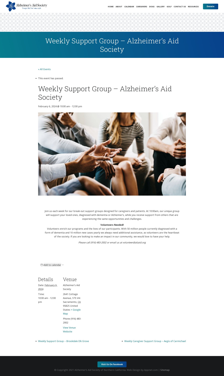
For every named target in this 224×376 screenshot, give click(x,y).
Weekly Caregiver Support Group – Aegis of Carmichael (155, 341)
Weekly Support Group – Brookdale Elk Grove (63, 341)
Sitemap (165, 369)
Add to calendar (52, 264)
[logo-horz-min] (26, 6)
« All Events (44, 69)
